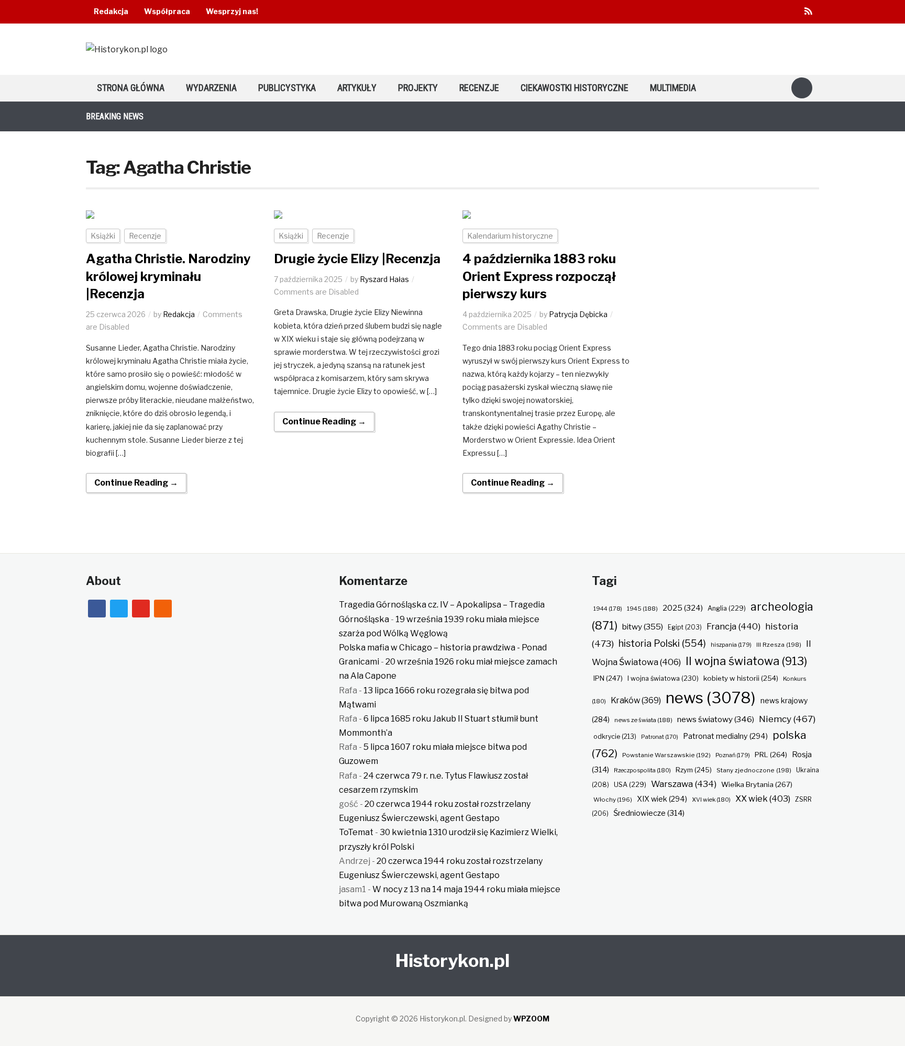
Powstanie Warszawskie (666, 755)
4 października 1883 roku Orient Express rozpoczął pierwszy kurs (539, 276)
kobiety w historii (740, 678)
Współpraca (167, 11)
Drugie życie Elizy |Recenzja (357, 258)
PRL (771, 754)
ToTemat (356, 832)
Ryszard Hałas (384, 279)
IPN (608, 678)
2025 (683, 608)
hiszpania (731, 644)
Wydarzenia (211, 87)
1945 (642, 608)
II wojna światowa (746, 661)
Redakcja (111, 11)
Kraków (636, 700)
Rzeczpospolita (642, 770)
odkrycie (614, 736)
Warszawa (683, 784)
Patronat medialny (725, 736)
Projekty (418, 87)
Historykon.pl (452, 960)
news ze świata (643, 720)
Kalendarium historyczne (510, 235)
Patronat (659, 737)
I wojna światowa (663, 678)
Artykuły (357, 87)
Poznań (732, 755)
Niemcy (787, 718)
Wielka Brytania (756, 784)
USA (630, 785)
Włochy (612, 799)
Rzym (694, 770)
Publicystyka (287, 87)
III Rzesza (778, 644)
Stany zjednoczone (753, 770)
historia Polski (662, 643)
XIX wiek (662, 798)
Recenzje (479, 87)
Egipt (685, 627)
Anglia (727, 608)
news (711, 698)
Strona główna (130, 87)
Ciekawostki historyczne (574, 87)
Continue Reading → (136, 483)
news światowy (715, 719)
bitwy (642, 627)
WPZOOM (531, 1018)
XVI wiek (711, 799)
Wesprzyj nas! (232, 11)
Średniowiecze (649, 813)
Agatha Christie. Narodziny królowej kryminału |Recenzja (168, 276)
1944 (607, 608)
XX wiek (762, 798)
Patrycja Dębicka (578, 314)
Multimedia (673, 87)
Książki (103, 235)
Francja (733, 626)
